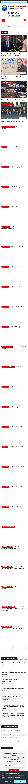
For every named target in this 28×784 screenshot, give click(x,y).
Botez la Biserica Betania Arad (10, 287)
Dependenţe (16, 741)
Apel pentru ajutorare (9, 734)
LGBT (10, 730)
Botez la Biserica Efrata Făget (10, 207)
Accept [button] (20, 781)
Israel (4, 730)
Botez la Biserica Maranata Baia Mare (12, 307)
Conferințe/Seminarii (7, 59)
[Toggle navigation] (3, 20)
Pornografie (6, 741)
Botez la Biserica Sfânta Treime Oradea (13, 487)
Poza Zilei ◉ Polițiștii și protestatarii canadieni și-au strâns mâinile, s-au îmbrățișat (12, 698)
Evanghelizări (6, 36)
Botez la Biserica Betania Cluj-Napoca (12, 507)
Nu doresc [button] (8, 781)
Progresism (22, 734)
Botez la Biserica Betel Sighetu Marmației (13, 427)
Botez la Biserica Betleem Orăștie (11, 267)
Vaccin (4, 737)
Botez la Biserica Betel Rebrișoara (11, 387)
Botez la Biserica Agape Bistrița (10, 147)
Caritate (17, 730)
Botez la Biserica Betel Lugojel (10, 407)
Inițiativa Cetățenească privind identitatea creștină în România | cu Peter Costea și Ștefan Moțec (14, 608)
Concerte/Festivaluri (8, 104)
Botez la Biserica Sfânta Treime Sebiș (12, 447)
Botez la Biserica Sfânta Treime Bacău (13, 467)
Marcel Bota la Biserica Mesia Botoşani (13, 100)
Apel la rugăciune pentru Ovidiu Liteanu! (13, 688)
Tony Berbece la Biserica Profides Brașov (14, 247)
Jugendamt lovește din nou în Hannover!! (13, 662)
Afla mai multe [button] (16, 777)
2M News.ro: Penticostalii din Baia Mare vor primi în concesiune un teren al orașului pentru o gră (14, 715)
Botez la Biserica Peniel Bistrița (10, 327)
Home (4, 26)
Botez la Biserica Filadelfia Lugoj (11, 187)
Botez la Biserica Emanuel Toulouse (12, 527)
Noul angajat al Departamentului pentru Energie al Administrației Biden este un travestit (13, 706)
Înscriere (14, 770)
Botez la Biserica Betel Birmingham (12, 367)
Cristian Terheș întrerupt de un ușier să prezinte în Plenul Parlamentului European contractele (14, 672)
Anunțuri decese (14, 737)
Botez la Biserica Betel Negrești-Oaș (12, 167)
